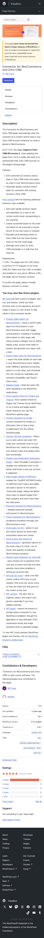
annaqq (11, 696)
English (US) (37, 732)
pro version (9, 199)
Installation (10, 102)
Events (26, 860)
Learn (4, 856)
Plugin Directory (8, 11)
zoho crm (37, 753)
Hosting (5, 843)
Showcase (28, 835)
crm (39, 738)
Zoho (39, 748)
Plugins (26, 843)
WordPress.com (10, 877)
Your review (7, 801)
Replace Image (12, 385)
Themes (26, 839)
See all (39, 801)
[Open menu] (40, 3)
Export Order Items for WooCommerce (23, 355)
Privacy (5, 848)
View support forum (11, 820)
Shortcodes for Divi (15, 528)
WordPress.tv (9, 869)
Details (8, 90)
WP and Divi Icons (14, 575)
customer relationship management (30, 743)
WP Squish (11, 608)
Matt (5, 881)
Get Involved (29, 856)
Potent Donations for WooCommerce (23, 517)
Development (11, 108)
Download (8, 80)
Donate (27, 864)
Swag (27, 869)
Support (8, 115)
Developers (7, 864)
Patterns (27, 848)
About (5, 835)
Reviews (9, 96)
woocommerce (29, 748)
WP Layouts (11, 594)
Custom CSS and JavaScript (19, 436)
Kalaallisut (12, 901)
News (5, 839)
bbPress (7, 885)
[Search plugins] (28, 19)
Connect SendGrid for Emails (19, 418)
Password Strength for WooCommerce (23, 506)
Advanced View (9, 760)
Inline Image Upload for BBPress (20, 476)
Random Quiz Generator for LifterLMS (23, 557)
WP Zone (10, 74)
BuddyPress (9, 890)
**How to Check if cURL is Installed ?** (11, 655)
